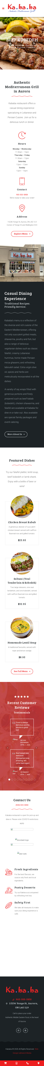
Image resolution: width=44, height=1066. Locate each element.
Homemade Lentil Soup (22, 642)
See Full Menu (21, 671)
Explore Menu (21, 233)
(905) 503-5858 (22, 805)
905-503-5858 (22, 195)
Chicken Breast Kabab (22, 522)
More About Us (14, 434)
